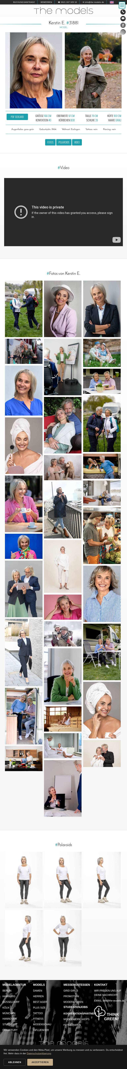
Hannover (9, 1018)
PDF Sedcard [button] (17, 117)
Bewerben (46, 2)
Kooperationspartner (80, 1013)
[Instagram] (123, 32)
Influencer (41, 1030)
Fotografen (72, 1024)
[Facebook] (123, 26)
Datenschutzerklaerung (39, 1053)
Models (39, 984)
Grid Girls (71, 990)
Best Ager (40, 1002)
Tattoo (38, 1013)
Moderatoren (73, 1002)
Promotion (71, 996)
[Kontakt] (123, 12)
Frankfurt (10, 1030)
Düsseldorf (11, 1002)
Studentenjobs (76, 1007)
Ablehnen (14, 1062)
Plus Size (39, 1007)
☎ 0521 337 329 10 (67, 2)
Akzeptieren (40, 1062)
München (8, 1013)
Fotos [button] (50, 142)
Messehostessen (77, 984)
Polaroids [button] (63, 142)
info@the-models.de (114, 1000)
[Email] (123, 18)
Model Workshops (76, 1019)
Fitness (38, 1018)
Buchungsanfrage (24, 2)
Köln (5, 1007)
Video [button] (77, 142)
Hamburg (8, 996)
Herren (38, 996)
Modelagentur (14, 984)
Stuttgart (9, 1024)
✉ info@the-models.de (93, 2)
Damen (37, 990)
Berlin (6, 990)
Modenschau (42, 1024)
